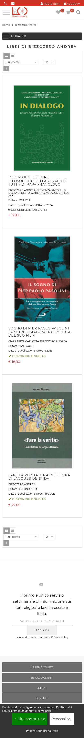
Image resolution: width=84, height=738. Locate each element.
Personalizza (62, 719)
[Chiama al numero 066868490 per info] (5, 2)
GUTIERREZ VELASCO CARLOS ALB (38, 194)
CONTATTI (41, 698)
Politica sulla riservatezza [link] (42, 730)
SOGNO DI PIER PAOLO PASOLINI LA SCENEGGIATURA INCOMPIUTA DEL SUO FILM (39, 331)
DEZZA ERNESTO (19, 192)
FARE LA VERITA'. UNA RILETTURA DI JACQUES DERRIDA (39, 477)
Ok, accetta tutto (31, 719)
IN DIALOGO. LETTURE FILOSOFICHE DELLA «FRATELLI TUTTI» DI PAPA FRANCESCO (37, 180)
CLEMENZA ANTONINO (51, 190)
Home (6, 24)
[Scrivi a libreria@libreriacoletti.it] (12, 2)
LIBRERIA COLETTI (42, 667)
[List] (6, 56)
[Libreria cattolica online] (20, 12)
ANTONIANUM (28, 489)
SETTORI (42, 687)
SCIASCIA (24, 200)
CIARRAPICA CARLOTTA (23, 341)
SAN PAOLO (26, 345)
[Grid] (13, 56)
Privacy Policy (59, 637)
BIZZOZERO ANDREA (21, 190)
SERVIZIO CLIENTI (42, 677)
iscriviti (42, 630)
